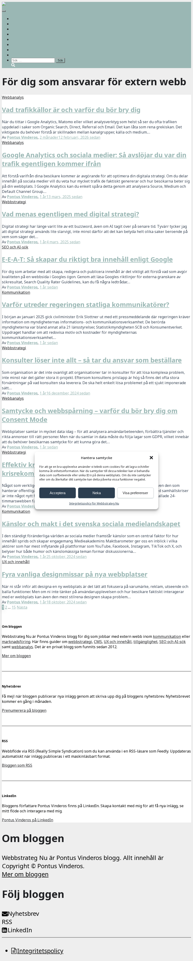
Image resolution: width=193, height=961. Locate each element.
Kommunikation (16, 292)
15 (14, 607)
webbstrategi (80, 641)
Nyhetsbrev (23, 913)
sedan (70, 137)
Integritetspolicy (40, 951)
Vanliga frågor (31, 54)
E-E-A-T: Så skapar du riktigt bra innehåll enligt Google (87, 259)
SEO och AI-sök (24, 39)
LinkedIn (20, 930)
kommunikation (167, 636)
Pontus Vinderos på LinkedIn (27, 820)
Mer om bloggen (16, 655)
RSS (7, 922)
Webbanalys (29, 44)
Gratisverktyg (23, 49)
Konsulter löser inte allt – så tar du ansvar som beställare (92, 360)
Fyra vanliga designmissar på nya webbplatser (74, 574)
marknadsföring (16, 641)
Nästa (22, 607)
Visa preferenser (135, 493)
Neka (96, 493)
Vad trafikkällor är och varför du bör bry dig (71, 109)
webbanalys (22, 646)
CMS (15, 23)
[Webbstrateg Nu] (18, 4)
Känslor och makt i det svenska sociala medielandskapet (91, 523)
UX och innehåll (25, 29)
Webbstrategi (30, 18)
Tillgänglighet (31, 34)
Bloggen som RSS (17, 765)
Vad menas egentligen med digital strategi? (70, 214)
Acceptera (57, 493)
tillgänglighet (145, 641)
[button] (151, 457)
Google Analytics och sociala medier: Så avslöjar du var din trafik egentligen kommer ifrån (94, 159)
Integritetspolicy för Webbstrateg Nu (94, 503)
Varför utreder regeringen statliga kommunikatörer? (85, 304)
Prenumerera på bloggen (24, 710)
